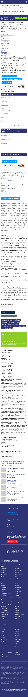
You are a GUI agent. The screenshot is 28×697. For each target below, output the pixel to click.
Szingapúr (17, 629)
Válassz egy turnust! (8, 67)
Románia (17, 612)
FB (2, 306)
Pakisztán (17, 604)
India (2, 623)
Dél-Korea (3, 595)
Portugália (17, 610)
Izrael (2, 633)
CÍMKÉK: (23, 320)
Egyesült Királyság (6, 604)
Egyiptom (3, 606)
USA (16, 648)
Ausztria (3, 572)
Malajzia (17, 572)
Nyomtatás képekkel (9, 312)
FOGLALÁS (21, 18)
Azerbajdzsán (4, 574)
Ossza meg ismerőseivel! (7, 304)
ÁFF (2, 689)
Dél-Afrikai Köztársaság (7, 593)
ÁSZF (5, 689)
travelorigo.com (16, 690)
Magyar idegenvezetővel (18, 326)
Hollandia (3, 618)
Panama (17, 606)
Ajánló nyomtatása (6, 310)
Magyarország (18, 570)
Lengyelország (5, 656)
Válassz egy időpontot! (8, 26)
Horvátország (4, 620)
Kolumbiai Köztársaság (7, 652)
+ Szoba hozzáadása (9, 76)
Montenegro (18, 587)
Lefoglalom (7, 82)
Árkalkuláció (21, 75)
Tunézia (17, 641)
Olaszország (12, 5)
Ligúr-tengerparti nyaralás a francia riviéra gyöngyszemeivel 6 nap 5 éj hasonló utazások (12, 463)
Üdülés (11, 328)
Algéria (3, 566)
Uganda (17, 646)
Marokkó (17, 579)
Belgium (3, 577)
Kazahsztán (4, 646)
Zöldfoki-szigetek (19, 654)
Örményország (18, 602)
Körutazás (4, 324)
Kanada (3, 641)
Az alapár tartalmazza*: (7, 350)
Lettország (17, 564)
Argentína (3, 568)
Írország (3, 629)
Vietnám (17, 652)
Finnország (4, 608)
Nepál (16, 593)
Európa (6, 5)
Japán (2, 635)
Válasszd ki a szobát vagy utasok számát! (13, 71)
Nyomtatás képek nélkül (10, 316)
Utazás (2, 5)
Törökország (18, 639)
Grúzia (3, 616)
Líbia (16, 566)
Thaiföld (17, 637)
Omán (16, 600)
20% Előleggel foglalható (9, 320)
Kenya (2, 648)
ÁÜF (8, 689)
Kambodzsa (4, 639)
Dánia (2, 591)
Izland (2, 631)
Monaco (17, 585)
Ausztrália (3, 570)
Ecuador (3, 600)
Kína (2, 650)
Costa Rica (4, 587)
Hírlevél (10, 532)
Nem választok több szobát (12, 79)
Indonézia (3, 625)
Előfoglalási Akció (14, 322)
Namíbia (17, 589)
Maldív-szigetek (19, 574)
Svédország (18, 623)
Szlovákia (17, 631)
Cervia (17, 5)
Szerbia (17, 627)
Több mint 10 (12, 547)
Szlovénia (17, 633)
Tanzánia (17, 635)
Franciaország (4, 610)
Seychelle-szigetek (19, 614)
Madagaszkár (18, 568)
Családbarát (5, 322)
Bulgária (3, 583)
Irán (2, 627)
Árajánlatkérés (6, 90)
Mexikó (16, 583)
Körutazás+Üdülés (13, 324)
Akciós (18, 320)
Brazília (3, 581)
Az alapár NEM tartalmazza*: (8, 437)
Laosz (2, 654)
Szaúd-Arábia (18, 625)
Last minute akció (6, 326)
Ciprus (3, 585)
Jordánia (3, 637)
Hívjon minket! (12, 508)
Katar (2, 643)
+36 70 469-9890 (12, 515)
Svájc (16, 620)
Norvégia (17, 595)
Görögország (4, 614)
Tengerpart (5, 328)
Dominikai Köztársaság (7, 597)
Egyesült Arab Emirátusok (7, 602)
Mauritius (17, 581)
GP (5, 306)
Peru (16, 608)
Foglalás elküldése (9, 161)
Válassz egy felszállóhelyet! (9, 69)
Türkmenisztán (18, 643)
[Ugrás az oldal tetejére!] (24, 693)
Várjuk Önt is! (12, 520)
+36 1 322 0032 (12, 513)
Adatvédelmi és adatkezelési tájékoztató (18, 689)
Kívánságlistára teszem (11, 198)
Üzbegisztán (18, 650)
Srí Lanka (17, 618)
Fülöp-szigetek (5, 612)
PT (8, 306)
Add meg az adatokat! (8, 91)
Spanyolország (18, 616)
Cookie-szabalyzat (9, 690)
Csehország (4, 589)
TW (11, 306)
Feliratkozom (12, 541)
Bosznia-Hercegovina (6, 579)
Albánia (3, 564)
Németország (18, 591)
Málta (16, 577)
